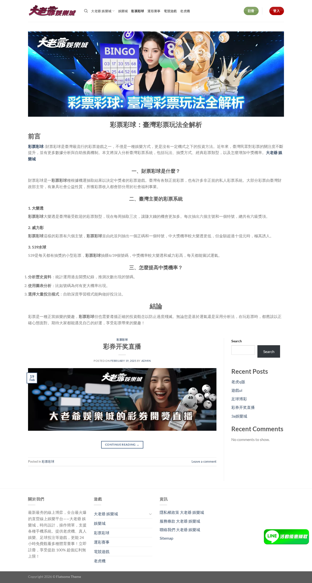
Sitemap (166, 538)
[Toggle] (150, 514)
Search (236, 341)
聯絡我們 (180, 529)
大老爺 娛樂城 (101, 11)
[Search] (86, 11)
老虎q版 (238, 381)
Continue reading (122, 444)
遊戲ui (236, 390)
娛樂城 (123, 11)
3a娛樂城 (239, 416)
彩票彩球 (137, 11)
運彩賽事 (153, 11)
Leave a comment (204, 461)
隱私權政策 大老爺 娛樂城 (182, 512)
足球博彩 (239, 398)
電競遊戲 (170, 11)
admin (146, 360)
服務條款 (180, 521)
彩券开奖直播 (122, 346)
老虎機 (185, 11)
